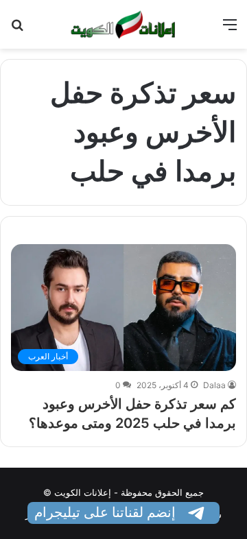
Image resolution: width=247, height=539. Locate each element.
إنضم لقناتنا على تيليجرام (106, 512)
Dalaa (214, 385)
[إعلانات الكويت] (123, 24)
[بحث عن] (17, 29)
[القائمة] (230, 29)
